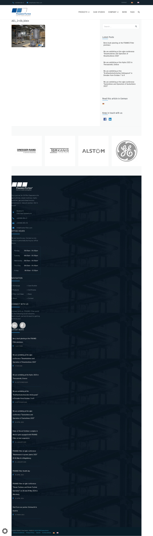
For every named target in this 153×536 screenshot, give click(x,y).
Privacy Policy (30, 532)
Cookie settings (46, 532)
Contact (124, 2)
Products (83, 12)
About (15, 298)
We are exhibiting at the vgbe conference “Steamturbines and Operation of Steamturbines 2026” (118, 53)
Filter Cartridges (18, 294)
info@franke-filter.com (35, 2)
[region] (76, 151)
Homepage (16, 286)
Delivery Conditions (18, 532)
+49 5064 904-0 (19, 2)
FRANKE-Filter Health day (21, 471)
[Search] (136, 26)
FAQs (132, 12)
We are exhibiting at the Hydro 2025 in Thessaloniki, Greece (117, 63)
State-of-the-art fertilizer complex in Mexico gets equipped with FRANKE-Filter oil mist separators (25, 434)
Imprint (38, 532)
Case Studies (99, 12)
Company (112, 12)
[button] (138, 12)
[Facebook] (105, 119)
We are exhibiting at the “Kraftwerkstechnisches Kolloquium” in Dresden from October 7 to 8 (117, 73)
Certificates (32, 290)
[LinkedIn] (110, 119)
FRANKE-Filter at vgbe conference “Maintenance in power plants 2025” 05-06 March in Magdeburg (25, 454)
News (124, 12)
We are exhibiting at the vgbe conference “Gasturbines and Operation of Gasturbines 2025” (119, 84)
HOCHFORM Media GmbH (41, 530)
